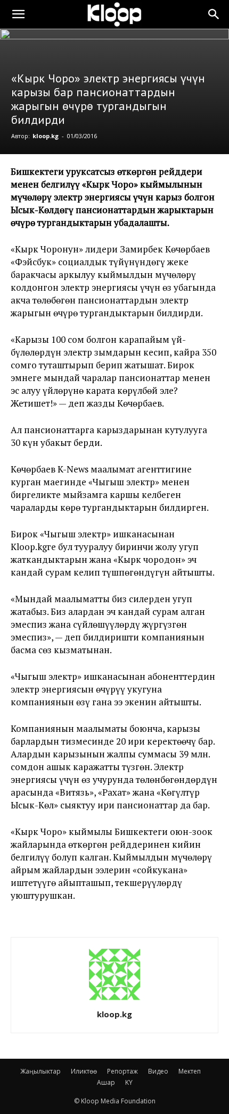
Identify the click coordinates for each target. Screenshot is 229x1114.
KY (129, 1082)
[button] (18, 14)
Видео (158, 1071)
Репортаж (122, 1071)
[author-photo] (114, 999)
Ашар (106, 1082)
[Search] (214, 14)
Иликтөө (84, 1071)
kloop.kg (45, 136)
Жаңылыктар (40, 1071)
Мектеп (189, 1071)
